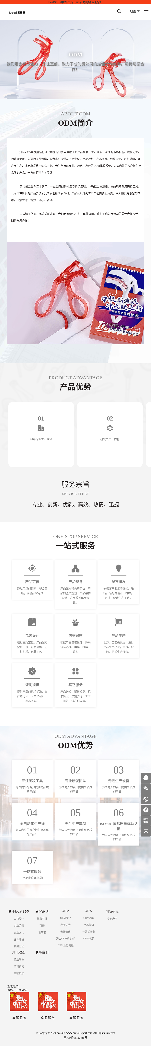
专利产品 (112, 918)
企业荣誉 (19, 925)
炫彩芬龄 (42, 918)
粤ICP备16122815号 (75, 1037)
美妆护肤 (19, 973)
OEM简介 (65, 917)
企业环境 (19, 939)
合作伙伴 (65, 931)
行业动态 (19, 959)
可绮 (42, 925)
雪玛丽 (42, 932)
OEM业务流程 (66, 945)
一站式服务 (88, 931)
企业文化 (19, 932)
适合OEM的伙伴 (65, 938)
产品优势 (65, 924)
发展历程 (19, 946)
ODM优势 (88, 938)
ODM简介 (88, 917)
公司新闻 (19, 966)
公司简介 (19, 918)
